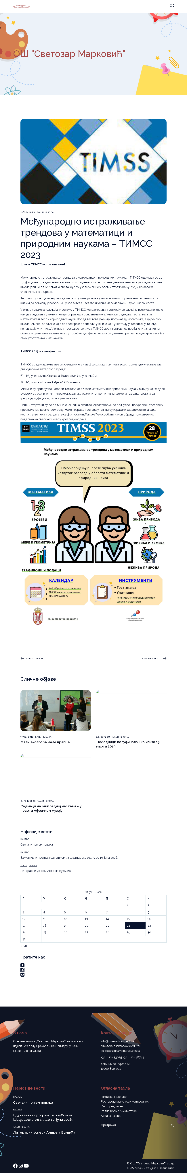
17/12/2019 (26, 737)
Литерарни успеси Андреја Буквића (45, 871)
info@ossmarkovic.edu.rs (117, 1041)
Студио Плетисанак (160, 1168)
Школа (49, 212)
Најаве (24, 839)
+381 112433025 (111, 1057)
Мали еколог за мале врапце (45, 742)
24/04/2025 (28, 801)
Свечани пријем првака (36, 844)
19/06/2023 (27, 212)
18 (44, 925)
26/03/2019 (103, 737)
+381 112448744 (133, 1057)
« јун (23, 946)
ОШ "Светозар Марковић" (148, 1163)
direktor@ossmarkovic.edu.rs (120, 1046)
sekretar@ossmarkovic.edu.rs (120, 1051)
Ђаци (40, 212)
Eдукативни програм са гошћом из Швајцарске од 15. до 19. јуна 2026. (69, 857)
